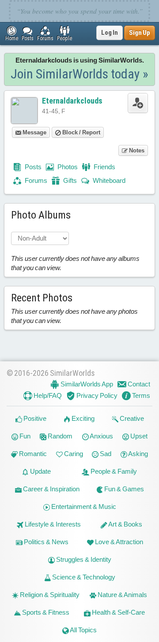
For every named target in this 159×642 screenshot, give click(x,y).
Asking (137, 453)
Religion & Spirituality (49, 594)
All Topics (83, 630)
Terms (140, 395)
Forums (35, 180)
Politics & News (45, 542)
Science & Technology (83, 577)
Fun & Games (123, 489)
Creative (131, 418)
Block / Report (80, 132)
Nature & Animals (121, 594)
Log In (109, 33)
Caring (73, 453)
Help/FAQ (47, 395)
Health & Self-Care (118, 612)
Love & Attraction (118, 542)
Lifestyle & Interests (52, 524)
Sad (104, 453)
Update (40, 471)
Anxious (101, 436)
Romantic (32, 453)
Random (59, 436)
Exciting (82, 418)
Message (33, 132)
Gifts (69, 180)
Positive (34, 418)
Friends (103, 167)
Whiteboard (108, 180)
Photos (67, 167)
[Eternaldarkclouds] (24, 110)
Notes (136, 150)
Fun (24, 436)
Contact (138, 384)
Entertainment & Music (83, 506)
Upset (138, 436)
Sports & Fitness (45, 612)
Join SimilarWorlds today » (79, 74)
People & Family (113, 471)
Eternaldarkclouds (72, 100)
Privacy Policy (96, 395)
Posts (32, 167)
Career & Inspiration (51, 489)
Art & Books (124, 524)
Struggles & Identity (83, 559)
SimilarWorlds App (86, 384)
